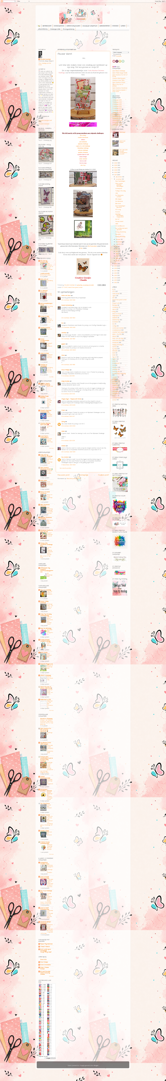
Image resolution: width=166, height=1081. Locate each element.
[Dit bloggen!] (100, 285)
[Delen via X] (102, 285)
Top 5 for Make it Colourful (49, 593)
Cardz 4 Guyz (44, 831)
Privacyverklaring (68, 29)
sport (114, 383)
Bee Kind (118, 203)
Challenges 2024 (117, 123)
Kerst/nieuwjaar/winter (75, 287)
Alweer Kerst (119, 221)
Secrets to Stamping (46, 718)
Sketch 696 (50, 386)
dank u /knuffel (116, 334)
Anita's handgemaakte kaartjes (44, 340)
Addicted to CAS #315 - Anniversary (50, 704)
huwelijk (114, 349)
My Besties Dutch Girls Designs (45, 743)
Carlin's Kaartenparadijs (45, 777)
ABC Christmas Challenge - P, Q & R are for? (50, 510)
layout (114, 359)
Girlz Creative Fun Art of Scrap (119, 75)
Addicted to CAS (45, 699)
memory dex (116, 371)
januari (118, 261)
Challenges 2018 (117, 110)
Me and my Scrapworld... (44, 261)
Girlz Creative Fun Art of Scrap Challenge (50, 266)
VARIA (123, 26)
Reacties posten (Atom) (74, 478)
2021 (115, 175)
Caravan (49, 329)
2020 (115, 264)
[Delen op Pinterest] (105, 285)
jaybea (63, 344)
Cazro (63, 410)
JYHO (114, 295)
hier (81, 248)
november (119, 179)
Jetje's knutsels (44, 353)
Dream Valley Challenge (44, 602)
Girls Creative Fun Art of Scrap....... (50, 320)
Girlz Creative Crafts (118, 82)
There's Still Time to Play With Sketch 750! (49, 402)
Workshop (115, 307)
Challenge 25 (49, 733)
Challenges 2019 (116, 112)
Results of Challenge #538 (50, 667)
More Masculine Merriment (50, 484)
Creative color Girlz (118, 80)
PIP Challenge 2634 (49, 575)
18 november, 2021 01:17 (68, 416)
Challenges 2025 (117, 125)
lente (113, 361)
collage (114, 326)
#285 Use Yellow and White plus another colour (50, 620)
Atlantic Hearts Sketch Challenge (45, 384)
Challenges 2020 (117, 114)
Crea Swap (115, 293)
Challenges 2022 (117, 118)
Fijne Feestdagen (120, 181)
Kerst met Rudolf (122, 141)
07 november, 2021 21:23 (68, 327)
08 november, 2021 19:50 (68, 339)
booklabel (115, 322)
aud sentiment (83, 141)
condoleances (116, 330)
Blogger (96, 1065)
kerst (113, 353)
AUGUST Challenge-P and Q (50, 534)
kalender (114, 351)
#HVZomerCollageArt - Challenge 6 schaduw (50, 868)
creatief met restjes (118, 332)
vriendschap (116, 398)
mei (117, 251)
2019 (115, 266)
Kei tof (117, 219)
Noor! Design (44, 962)
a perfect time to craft (83, 154)
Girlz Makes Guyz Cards (119, 73)
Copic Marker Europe (44, 968)
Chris (63, 355)
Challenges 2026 (55, 29)
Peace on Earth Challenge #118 (49, 497)
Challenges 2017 (117, 108)
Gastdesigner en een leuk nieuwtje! (50, 370)
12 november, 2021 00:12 (68, 394)
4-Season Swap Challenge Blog (45, 842)
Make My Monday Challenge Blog (46, 614)
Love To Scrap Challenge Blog (44, 877)
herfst (114, 347)
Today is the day (120, 191)
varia (113, 389)
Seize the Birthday (45, 628)
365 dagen (118, 199)
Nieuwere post (63, 475)
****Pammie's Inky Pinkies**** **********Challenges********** (46, 570)
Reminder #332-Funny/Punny (50, 632)
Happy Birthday (120, 236)
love (113, 365)
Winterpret (118, 188)
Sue (62, 323)
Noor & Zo (43, 959)
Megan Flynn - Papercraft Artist (71, 399)
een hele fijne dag (49, 294)
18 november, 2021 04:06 (68, 426)
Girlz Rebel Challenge (118, 71)
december (119, 177)
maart (118, 256)
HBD (116, 224)
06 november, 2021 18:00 (68, 318)
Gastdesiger (50, 281)
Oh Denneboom (119, 226)
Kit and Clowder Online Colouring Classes (45, 973)
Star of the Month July (50, 678)
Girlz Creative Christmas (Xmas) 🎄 (46, 468)
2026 (115, 163)
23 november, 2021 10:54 (68, 452)
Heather (63, 333)
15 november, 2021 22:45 (68, 405)
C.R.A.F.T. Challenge (45, 675)
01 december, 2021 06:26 (68, 465)
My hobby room (50, 307)
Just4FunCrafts (45, 273)
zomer (114, 400)
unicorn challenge (83, 150)
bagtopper (115, 315)
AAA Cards (43, 652)
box (113, 324)
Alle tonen (51, 377)
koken (114, 355)
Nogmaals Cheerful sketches (49, 356)
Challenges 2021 (117, 116)
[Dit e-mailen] (98, 285)
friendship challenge (83, 148)
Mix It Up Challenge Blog (46, 891)
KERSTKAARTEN (105, 26)
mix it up (83, 165)
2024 (116, 168)
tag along (115, 387)
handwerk (115, 342)
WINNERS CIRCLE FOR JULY (49, 440)
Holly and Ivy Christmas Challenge (46, 455)
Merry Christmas (120, 232)
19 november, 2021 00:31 (68, 440)
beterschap (115, 320)
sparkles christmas (83, 152)
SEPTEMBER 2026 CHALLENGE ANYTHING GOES (50, 749)
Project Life (115, 303)
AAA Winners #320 (49, 655)
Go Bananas (119, 201)
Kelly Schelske (65, 381)
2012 (115, 282)
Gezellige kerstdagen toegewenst (119, 215)
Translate (118, 56)
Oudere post (103, 475)
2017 (115, 271)
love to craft (83, 161)
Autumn (117, 212)
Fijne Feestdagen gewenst (120, 206)
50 (113, 289)
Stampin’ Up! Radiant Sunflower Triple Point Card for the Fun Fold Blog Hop (46, 722)
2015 (115, 275)
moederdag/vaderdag (119, 373)
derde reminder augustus (49, 414)
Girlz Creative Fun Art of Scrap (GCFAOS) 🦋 (45, 730)
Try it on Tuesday (45, 590)
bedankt (114, 318)
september (119, 242)
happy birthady (117, 345)
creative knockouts (83, 137)
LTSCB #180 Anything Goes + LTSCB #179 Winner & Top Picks (50, 883)
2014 (115, 278)
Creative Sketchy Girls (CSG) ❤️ (45, 424)
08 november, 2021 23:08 (68, 350)
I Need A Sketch (45, 946)
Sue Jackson (65, 457)
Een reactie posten (65, 468)
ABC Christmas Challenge (45, 505)
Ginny (63, 421)
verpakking (115, 393)
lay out (114, 357)
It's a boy (118, 209)
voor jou (114, 396)
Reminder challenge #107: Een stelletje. (49, 847)
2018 (115, 268)
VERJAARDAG (42, 29)
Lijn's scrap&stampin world (46, 304)
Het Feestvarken (92, 246)
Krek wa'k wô (44, 279)
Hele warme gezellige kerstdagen (119, 185)
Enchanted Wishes (45, 275)
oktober (118, 239)
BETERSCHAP (47, 26)
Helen (63, 431)
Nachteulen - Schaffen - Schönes (46, 790)
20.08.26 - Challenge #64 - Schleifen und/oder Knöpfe (49, 795)
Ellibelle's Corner (45, 815)
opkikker (114, 377)
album (114, 309)
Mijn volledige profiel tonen (44, 64)
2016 (115, 273)
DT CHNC (65, 287)
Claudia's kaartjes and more (45, 121)
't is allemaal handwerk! (43, 291)
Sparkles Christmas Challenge (46, 518)
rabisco (83, 139)
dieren (114, 336)
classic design (83, 156)
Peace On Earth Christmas (45, 492)
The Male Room (45, 803)
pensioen (115, 381)
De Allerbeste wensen (119, 196)
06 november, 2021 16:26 (68, 300)
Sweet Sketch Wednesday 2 (44, 436)
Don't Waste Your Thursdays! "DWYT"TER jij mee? (45, 950)
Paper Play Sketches (46, 944)
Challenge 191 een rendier (49, 472)
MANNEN (115, 26)
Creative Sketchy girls (118, 78)
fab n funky (83, 135)
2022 (115, 172)
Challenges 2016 (117, 106)
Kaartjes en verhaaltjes (43, 365)
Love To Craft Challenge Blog (44, 908)
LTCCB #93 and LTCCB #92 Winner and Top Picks (50, 914)
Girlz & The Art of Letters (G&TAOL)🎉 (46, 687)
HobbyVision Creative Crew (44, 863)
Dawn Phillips (65, 370)
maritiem (115, 369)
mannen (114, 367)
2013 (115, 280)
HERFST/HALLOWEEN (73, 26)
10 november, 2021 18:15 (68, 376)
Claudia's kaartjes (45, 59)
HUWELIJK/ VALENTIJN (90, 26)
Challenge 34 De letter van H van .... (50, 692)
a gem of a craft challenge (83, 146)
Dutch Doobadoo (45, 965)
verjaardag (115, 391)
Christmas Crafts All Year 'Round (46, 531)
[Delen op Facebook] (103, 285)
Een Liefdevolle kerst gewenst (121, 229)
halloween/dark (117, 340)
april (117, 254)
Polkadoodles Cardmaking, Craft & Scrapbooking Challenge (46, 759)
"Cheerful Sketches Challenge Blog (45, 411)
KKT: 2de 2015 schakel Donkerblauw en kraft (123, 152)
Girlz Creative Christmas (119, 88)
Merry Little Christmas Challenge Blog (46, 544)
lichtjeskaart (116, 363)
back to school (116, 313)
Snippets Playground (46, 664)
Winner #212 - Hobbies (49, 806)
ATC (113, 291)
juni (117, 249)
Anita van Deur (66, 295)
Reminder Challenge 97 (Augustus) (50, 782)
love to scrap (83, 163)
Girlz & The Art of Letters (117, 85)
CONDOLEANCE (59, 26)
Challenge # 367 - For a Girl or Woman (50, 606)
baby (113, 311)
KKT (113, 298)
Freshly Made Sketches (44, 397)
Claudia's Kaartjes (43, 124)
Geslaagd (122, 132)
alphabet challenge (83, 144)
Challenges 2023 (117, 121)
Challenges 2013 (117, 100)
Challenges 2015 (117, 104)
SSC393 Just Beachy (49, 644)
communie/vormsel (118, 328)
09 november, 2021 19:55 (68, 364)
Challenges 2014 (117, 102)
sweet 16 (114, 385)
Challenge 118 (49, 426)
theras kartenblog (66, 305)
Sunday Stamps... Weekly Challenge (45, 640)
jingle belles (43, 480)
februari (118, 258)
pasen (114, 379)
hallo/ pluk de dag (117, 338)
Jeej (116, 193)
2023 (115, 170)
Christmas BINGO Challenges (45, 922)
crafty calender (83, 159)
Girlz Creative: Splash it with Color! (119, 90)
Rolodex (114, 305)
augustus (118, 244)
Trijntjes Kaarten (45, 328)
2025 (115, 165)
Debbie (63, 446)
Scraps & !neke (44, 316)
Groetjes (118, 234)
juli (117, 246)
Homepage (83, 475)
